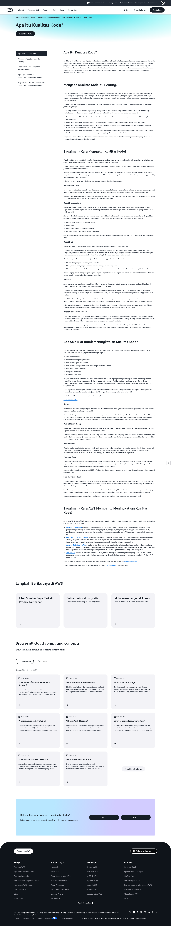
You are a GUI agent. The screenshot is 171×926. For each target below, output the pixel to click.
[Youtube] (149, 912)
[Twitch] (145, 912)
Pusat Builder (92, 867)
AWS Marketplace (130, 561)
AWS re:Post (129, 876)
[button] (34, 10)
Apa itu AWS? (19, 867)
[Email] (156, 912)
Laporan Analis (57, 894)
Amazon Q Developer (74, 527)
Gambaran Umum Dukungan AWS (138, 885)
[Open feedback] (168, 463)
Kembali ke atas (84, 903)
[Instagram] (141, 912)
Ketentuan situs (28, 918)
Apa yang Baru (20, 889)
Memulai (54, 867)
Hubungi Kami (130, 867)
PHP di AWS (92, 889)
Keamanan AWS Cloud (23, 885)
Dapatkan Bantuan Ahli (133, 889)
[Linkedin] (137, 912)
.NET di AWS (92, 876)
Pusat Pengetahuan (132, 880)
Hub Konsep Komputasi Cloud (49, 17)
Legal (126, 898)
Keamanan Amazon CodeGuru (77, 537)
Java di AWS (92, 885)
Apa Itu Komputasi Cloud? (24, 871)
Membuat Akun (111, 565)
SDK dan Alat (92, 871)
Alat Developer (67, 17)
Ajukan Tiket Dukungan (133, 871)
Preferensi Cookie (67, 918)
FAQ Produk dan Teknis (60, 889)
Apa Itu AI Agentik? (21, 876)
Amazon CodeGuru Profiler (76, 545)
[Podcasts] (152, 912)
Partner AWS (56, 898)
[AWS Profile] (163, 3)
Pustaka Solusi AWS (59, 880)
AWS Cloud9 (70, 553)
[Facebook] (134, 912)
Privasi (16, 918)
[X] (130, 912)
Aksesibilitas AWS (131, 894)
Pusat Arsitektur (57, 885)
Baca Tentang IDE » (70, 400)
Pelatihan (55, 871)
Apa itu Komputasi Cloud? (25, 17)
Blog (16, 894)
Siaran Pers (18, 898)
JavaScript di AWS (94, 894)
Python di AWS (93, 880)
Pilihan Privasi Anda (44, 918)
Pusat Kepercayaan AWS (60, 876)
